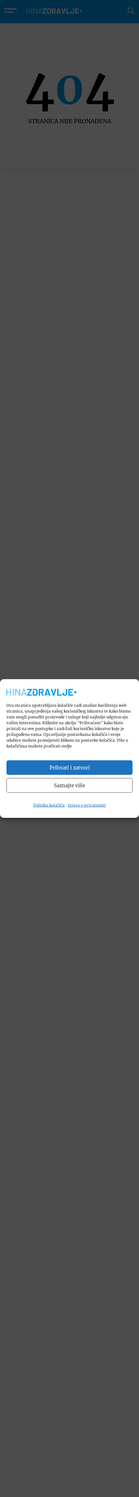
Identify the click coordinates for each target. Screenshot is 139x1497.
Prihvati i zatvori (69, 767)
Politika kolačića (49, 805)
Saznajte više (69, 785)
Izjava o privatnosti (87, 805)
